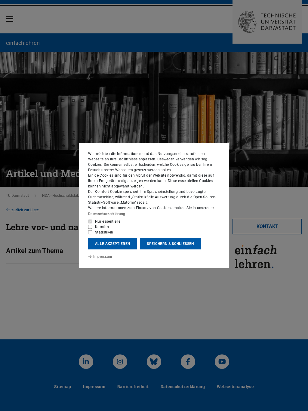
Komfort (102, 227)
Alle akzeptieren (112, 244)
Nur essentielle (107, 221)
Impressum (102, 257)
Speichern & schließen (170, 244)
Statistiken (104, 232)
